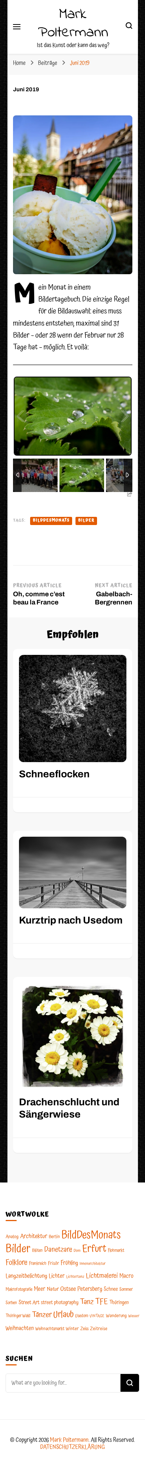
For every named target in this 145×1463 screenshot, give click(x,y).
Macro (126, 1276)
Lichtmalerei (102, 1275)
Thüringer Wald (18, 1315)
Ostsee (68, 1289)
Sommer (126, 1289)
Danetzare (58, 1250)
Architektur (33, 1236)
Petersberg (89, 1289)
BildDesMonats (51, 520)
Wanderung (116, 1316)
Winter (72, 1329)
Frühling (69, 1263)
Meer (39, 1289)
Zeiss (84, 1328)
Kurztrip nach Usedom (71, 920)
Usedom (81, 1315)
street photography (59, 1303)
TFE (101, 1302)
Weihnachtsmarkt (49, 1328)
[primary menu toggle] (16, 26)
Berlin (54, 1237)
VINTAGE (97, 1316)
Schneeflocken (54, 774)
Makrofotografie (19, 1289)
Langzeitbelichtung (26, 1276)
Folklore (17, 1263)
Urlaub (63, 1315)
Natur (53, 1289)
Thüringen (119, 1303)
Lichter (57, 1276)
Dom (77, 1250)
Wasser (133, 1316)
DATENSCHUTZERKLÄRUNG (72, 1447)
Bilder (86, 520)
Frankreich (37, 1263)
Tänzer (42, 1315)
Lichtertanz (75, 1276)
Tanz (87, 1302)
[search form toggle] (129, 27)
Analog (12, 1237)
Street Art (29, 1302)
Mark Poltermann (73, 23)
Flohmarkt (116, 1250)
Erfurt (94, 1248)
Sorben (11, 1302)
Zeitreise (98, 1329)
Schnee (111, 1289)
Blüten (37, 1250)
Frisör (53, 1263)
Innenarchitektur (93, 1263)
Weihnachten (20, 1328)
